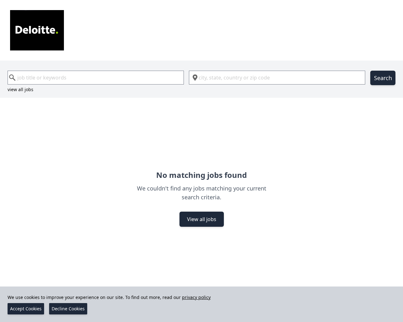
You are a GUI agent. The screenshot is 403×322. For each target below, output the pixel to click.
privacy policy (196, 297)
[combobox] (96, 78)
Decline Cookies (68, 309)
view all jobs (20, 89)
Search (383, 78)
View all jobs (201, 219)
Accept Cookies (26, 309)
